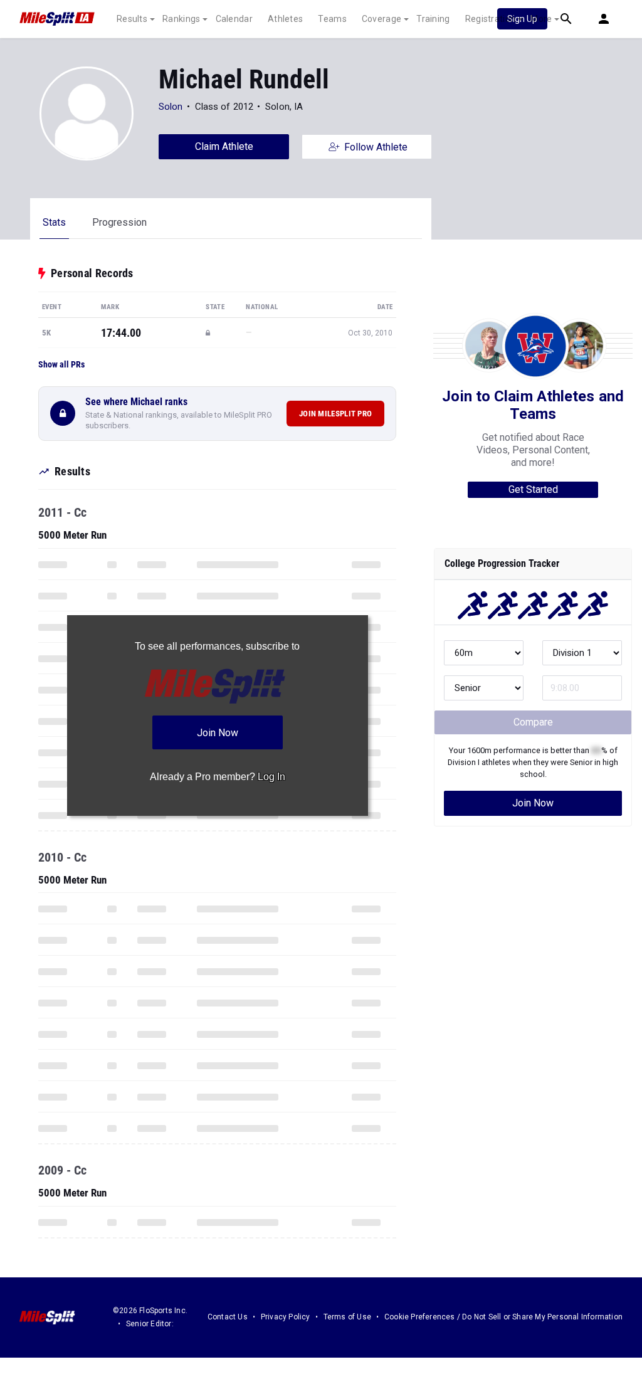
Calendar (234, 19)
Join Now (533, 803)
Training (433, 19)
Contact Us (228, 1316)
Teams (332, 19)
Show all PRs (61, 364)
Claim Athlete (224, 146)
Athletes (285, 19)
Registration (490, 19)
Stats (54, 222)
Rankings (181, 19)
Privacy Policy (285, 1316)
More (541, 19)
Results (132, 19)
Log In (271, 776)
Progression (119, 222)
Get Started (533, 489)
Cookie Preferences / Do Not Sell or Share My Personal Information (503, 1316)
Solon (171, 106)
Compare (533, 722)
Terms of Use (347, 1316)
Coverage (381, 19)
